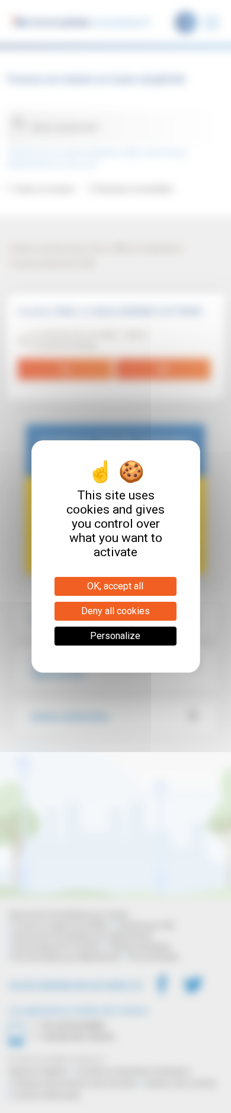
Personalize (115, 635)
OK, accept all (115, 586)
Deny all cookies (115, 611)
